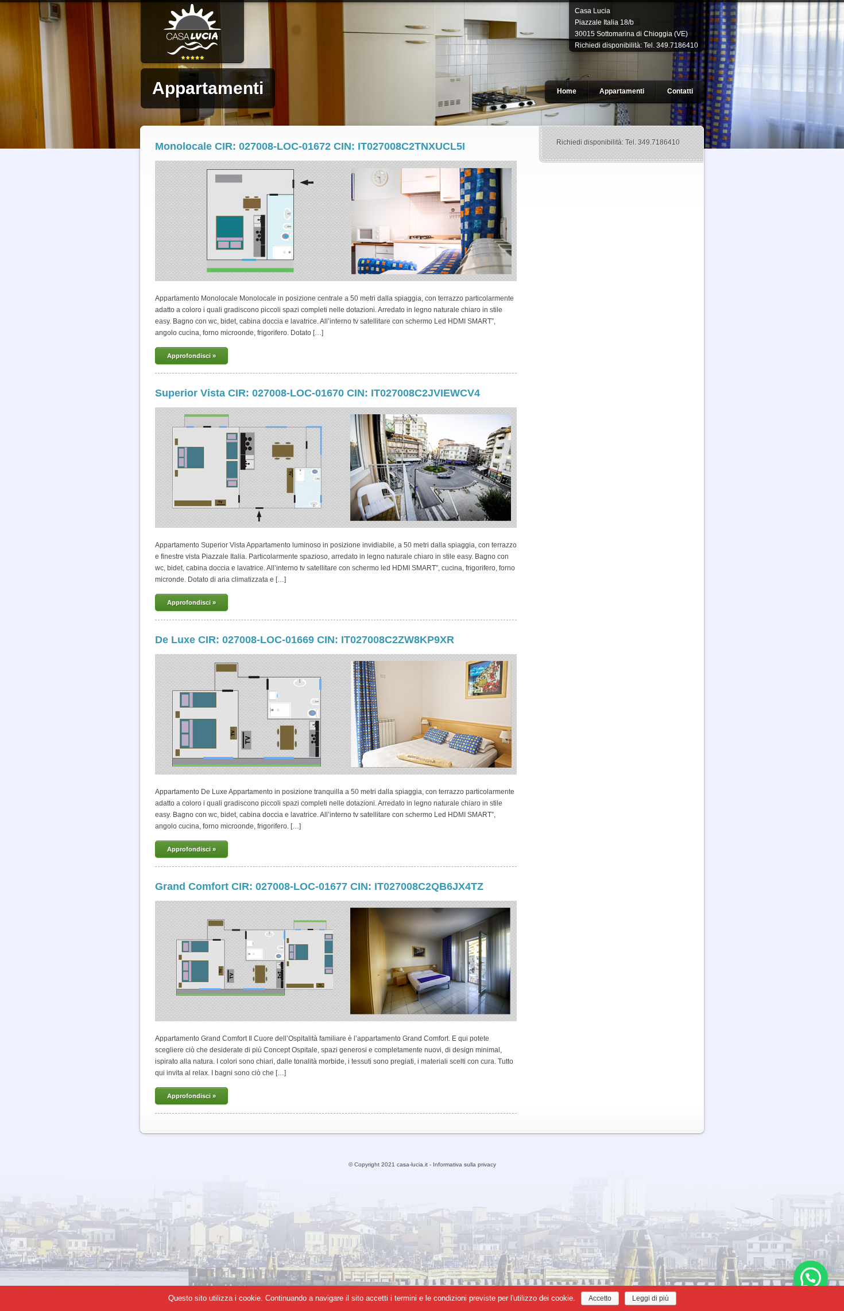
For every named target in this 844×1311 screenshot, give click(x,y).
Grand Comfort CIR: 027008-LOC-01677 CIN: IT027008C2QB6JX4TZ (319, 886)
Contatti (680, 91)
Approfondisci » (191, 355)
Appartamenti (621, 91)
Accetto (600, 1298)
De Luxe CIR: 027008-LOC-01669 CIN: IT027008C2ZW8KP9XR (304, 639)
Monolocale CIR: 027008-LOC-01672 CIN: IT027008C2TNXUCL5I (310, 146)
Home (566, 91)
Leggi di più (650, 1298)
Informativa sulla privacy (464, 1164)
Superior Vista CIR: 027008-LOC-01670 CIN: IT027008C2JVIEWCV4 (317, 393)
